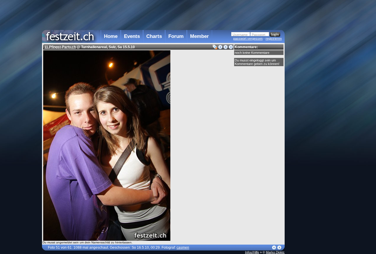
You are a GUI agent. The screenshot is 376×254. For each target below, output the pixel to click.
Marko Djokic (275, 252)
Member (199, 36)
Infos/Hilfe (252, 252)
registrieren (274, 38)
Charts (154, 36)
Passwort (258, 34)
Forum (176, 36)
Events (132, 36)
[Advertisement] (310, 118)
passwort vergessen (248, 38)
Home (111, 36)
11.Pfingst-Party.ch (60, 47)
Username (240, 34)
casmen (183, 247)
